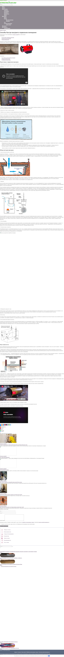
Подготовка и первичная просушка (8, 37)
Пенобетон (6, 12)
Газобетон (6, 10)
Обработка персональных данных (32, 652)
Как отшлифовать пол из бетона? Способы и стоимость (11, 558)
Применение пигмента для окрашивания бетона (9, 648)
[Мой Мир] (3, 424)
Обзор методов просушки (6, 38)
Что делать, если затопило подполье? (8, 57)
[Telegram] (10, 424)
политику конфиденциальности (43, 522)
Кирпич (5, 15)
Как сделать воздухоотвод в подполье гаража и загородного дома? (12, 507)
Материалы (4, 16)
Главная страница (3, 30)
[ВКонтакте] (0, 424)
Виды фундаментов (7, 540)
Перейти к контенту (3, 0)
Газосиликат (6, 11)
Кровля (5, 18)
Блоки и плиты (5, 9)
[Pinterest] (4, 424)
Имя (1, 511)
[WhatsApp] (9, 424)
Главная (15, 652)
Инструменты (4, 27)
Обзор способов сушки (6, 58)
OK (48, 655)
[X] (6, 424)
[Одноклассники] (2, 424)
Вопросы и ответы (7, 529)
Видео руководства (7, 531)
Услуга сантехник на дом (4, 469)
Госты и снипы (6, 542)
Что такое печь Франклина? (5, 457)
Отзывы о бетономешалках (9, 533)
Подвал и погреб (15, 34)
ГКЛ (5, 22)
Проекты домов (7, 538)
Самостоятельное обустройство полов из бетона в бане (11, 564)
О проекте (19, 652)
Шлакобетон (6, 13)
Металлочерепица (9, 19)
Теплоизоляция (7, 28)
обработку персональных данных (28, 522)
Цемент (3, 7)
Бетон (3, 6)
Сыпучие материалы (8, 23)
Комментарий (2, 520)
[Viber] (7, 424)
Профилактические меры (6, 59)
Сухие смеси (8, 24)
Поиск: (1, 4)
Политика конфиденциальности (44, 652)
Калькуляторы (6, 536)
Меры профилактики (5, 39)
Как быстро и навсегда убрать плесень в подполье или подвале (11, 494)
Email (1, 512)
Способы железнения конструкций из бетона (9, 641)
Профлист (8, 21)
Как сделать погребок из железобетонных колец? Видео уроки (11, 482)
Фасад (5, 17)
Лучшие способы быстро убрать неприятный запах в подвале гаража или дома (13, 444)
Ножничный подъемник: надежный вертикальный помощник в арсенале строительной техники (18, 551)
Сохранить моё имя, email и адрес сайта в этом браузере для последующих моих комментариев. (18, 524)
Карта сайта (24, 652)
